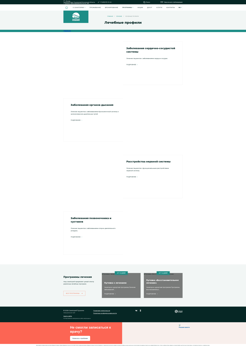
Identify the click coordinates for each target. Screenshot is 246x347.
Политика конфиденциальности (105, 313)
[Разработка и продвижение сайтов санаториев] (179, 314)
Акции (140, 7)
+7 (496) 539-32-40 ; (106, 2)
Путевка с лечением (115, 283)
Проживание (95, 7)
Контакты (170, 7)
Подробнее (131, 64)
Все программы (72, 293)
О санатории (78, 7)
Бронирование (111, 7)
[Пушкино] (75, 17)
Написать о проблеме (80, 338)
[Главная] (66, 7)
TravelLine (67, 31)
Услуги (159, 7)
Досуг (149, 7)
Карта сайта (67, 316)
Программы (127, 7)
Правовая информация (101, 311)
